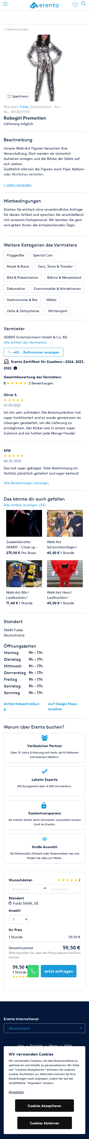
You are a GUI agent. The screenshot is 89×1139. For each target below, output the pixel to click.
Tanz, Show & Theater (55, 266)
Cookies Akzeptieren (44, 1106)
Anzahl (15, 910)
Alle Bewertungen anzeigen (26, 483)
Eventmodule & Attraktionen (57, 288)
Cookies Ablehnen (44, 1123)
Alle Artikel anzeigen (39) (25, 505)
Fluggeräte (15, 255)
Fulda (24, 106)
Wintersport (57, 311)
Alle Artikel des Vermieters (25, 342)
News (53, 1045)
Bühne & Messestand (64, 277)
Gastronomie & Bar (22, 300)
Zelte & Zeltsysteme (23, 311)
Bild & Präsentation (22, 277)
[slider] (17, 383)
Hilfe (68, 1045)
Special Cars (43, 255)
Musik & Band (18, 266)
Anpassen (16, 1092)
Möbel (51, 300)
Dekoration (16, 288)
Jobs (20, 1045)
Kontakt (36, 1045)
